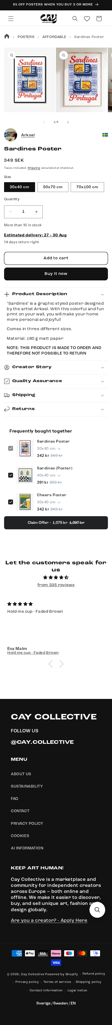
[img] (56, 578)
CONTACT (20, 811)
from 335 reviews (56, 585)
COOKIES (20, 836)
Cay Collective (32, 974)
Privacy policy (27, 982)
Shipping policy (88, 982)
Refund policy (94, 973)
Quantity (12, 199)
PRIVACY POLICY (27, 824)
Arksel (28, 135)
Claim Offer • (56, 523)
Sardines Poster (53, 441)
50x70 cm (53, 187)
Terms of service (57, 982)
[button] (11, 19)
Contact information (46, 990)
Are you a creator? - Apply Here (49, 920)
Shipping (34, 168)
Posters (26, 37)
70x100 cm (87, 187)
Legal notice (77, 990)
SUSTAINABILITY (27, 786)
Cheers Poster (52, 495)
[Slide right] (68, 122)
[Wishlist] (87, 19)
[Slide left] (44, 122)
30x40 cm (19, 187)
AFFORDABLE (54, 37)
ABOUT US (21, 774)
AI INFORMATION (27, 848)
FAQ (14, 799)
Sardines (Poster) (54, 468)
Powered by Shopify (61, 974)
